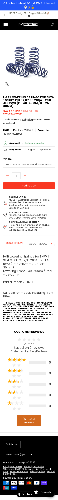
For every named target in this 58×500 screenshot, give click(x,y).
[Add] (25, 176)
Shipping (27, 119)
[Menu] (5, 24)
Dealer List (38, 466)
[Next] (51, 243)
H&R (6, 130)
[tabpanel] (29, 286)
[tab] (14, 244)
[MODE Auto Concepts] (28, 24)
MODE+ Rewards (25, 469)
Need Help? (16, 466)
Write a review (29, 420)
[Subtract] (7, 176)
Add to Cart (29, 185)
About (27, 466)
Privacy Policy (37, 471)
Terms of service (19, 471)
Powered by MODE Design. (17, 478)
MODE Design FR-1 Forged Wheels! (27, 13)
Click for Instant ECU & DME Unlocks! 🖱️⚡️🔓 (29, 5)
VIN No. (7, 158)
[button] (52, 24)
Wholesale (9, 469)
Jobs (14, 474)
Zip (37, 469)
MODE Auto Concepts (15, 462)
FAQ (5, 466)
